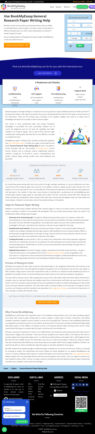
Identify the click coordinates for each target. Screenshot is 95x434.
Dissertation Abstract (60, 423)
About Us (41, 394)
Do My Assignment (64, 426)
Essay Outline (15, 426)
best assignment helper (81, 354)
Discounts (31, 399)
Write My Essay (75, 426)
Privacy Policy (30, 388)
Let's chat (20, 421)
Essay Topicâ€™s (35, 426)
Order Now (41, 384)
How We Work (40, 388)
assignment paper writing (55, 253)
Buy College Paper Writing (52, 426)
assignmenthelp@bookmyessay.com (18, 2)
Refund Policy (30, 392)
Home (6, 368)
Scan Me (81, 411)
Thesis (81, 426)
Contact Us (31, 397)
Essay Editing (87, 423)
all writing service (42, 148)
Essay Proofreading (24, 426)
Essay (42, 426)
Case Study (38, 423)
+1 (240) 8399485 (38, 2)
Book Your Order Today (48, 302)
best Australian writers (17, 143)
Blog (39, 391)
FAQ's (29, 384)
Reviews (40, 397)
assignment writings (59, 288)
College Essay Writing (48, 423)
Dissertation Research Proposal (74, 423)
